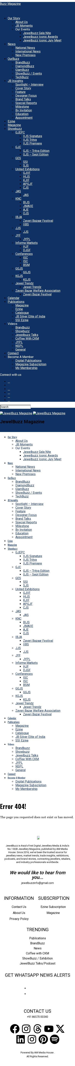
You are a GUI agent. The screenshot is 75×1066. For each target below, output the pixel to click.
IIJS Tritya (30, 140)
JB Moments (24, 26)
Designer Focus (26, 95)
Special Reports (26, 103)
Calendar (13, 298)
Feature (20, 92)
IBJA (18, 217)
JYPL (26, 239)
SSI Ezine (21, 320)
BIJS (26, 202)
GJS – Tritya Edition (36, 151)
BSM (26, 265)
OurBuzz (13, 59)
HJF (26, 246)
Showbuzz (15, 129)
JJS (18, 228)
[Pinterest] (43, 1039)
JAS (18, 191)
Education (21, 114)
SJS (26, 165)
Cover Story (23, 88)
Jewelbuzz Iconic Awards (40, 37)
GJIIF (26, 173)
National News (25, 48)
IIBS (26, 224)
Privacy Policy (19, 919)
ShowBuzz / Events (28, 73)
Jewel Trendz (24, 283)
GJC (18, 147)
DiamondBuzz (24, 66)
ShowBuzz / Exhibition (37, 958)
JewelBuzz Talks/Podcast (37, 963)
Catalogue (22, 313)
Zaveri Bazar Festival (37, 294)
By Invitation (23, 110)
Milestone (22, 106)
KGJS (19, 276)
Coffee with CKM (37, 953)
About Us (21, 22)
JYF (18, 235)
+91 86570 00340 (37, 1016)
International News (28, 51)
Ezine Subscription (53, 907)
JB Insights (15, 81)
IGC (25, 257)
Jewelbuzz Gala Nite (37, 33)
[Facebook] (15, 1029)
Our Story (14, 18)
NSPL (19, 346)
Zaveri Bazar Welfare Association (37, 291)
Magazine (14, 125)
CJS (26, 187)
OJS (26, 213)
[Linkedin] (20, 1039)
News (12, 44)
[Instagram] (26, 1029)
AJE (25, 210)
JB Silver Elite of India (30, 316)
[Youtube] (49, 1029)
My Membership (26, 368)
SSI (25, 162)
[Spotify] (54, 1039)
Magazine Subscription (30, 364)
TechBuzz (22, 77)
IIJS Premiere (32, 143)
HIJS (26, 176)
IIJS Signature (32, 136)
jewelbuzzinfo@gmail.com (37, 882)
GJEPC (20, 132)
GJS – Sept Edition (35, 154)
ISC (25, 261)
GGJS (19, 268)
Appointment (23, 118)
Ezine (11, 121)
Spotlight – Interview (29, 84)
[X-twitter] (60, 1029)
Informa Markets (26, 243)
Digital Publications (28, 360)
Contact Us (19, 907)
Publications (16, 302)
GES (18, 158)
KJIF (26, 180)
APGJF (27, 184)
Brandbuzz (22, 327)
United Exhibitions (27, 169)
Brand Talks (23, 99)
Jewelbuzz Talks (26, 335)
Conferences (24, 254)
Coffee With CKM (27, 338)
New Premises (25, 55)
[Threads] (37, 1029)
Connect (13, 353)
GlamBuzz (22, 70)
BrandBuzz (22, 62)
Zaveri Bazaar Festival (38, 221)
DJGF (27, 250)
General (20, 349)
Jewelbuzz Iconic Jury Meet (42, 40)
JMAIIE (28, 206)
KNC (18, 198)
